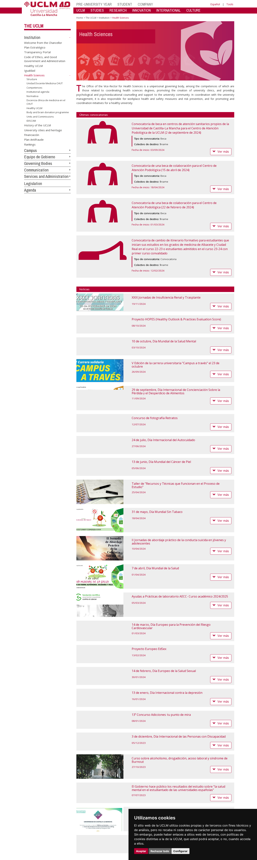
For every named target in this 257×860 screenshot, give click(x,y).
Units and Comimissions (40, 116)
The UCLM (33, 26)
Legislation (33, 183)
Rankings (30, 144)
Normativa (32, 96)
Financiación (31, 135)
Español (215, 4)
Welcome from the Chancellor (43, 42)
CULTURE (193, 10)
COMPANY (145, 4)
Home (79, 17)
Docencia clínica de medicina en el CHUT (46, 102)
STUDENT (124, 4)
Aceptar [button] (141, 851)
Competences (34, 87)
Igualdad (29, 70)
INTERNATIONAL (168, 10)
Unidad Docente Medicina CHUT (45, 83)
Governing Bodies (38, 163)
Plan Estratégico (34, 47)
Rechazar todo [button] (160, 851)
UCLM (80, 10)
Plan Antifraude (34, 139)
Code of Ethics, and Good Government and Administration (44, 59)
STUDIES (97, 10)
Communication (36, 170)
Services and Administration (46, 176)
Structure (32, 79)
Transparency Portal (37, 52)
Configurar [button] (180, 851)
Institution (32, 37)
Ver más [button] (223, 151)
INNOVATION (141, 10)
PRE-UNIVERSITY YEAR (94, 4)
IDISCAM (31, 120)
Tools (229, 4)
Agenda (30, 190)
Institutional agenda (38, 91)
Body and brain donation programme (48, 112)
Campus (30, 150)
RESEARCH (118, 10)
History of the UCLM (37, 125)
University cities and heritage (43, 130)
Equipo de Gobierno (39, 157)
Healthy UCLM (33, 65)
